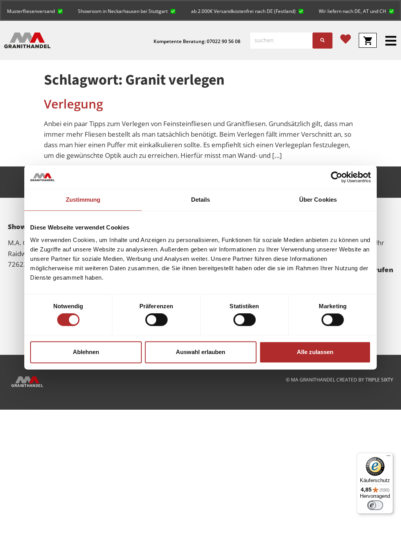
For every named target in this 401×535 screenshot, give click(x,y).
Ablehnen (86, 352)
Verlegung (73, 104)
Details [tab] (200, 199)
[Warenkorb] (368, 40)
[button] (35, 10)
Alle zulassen (315, 352)
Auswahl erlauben (200, 352)
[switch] (156, 320)
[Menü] (388, 457)
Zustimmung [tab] (83, 199)
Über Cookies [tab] (318, 199)
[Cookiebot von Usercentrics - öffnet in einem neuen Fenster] (336, 177)
